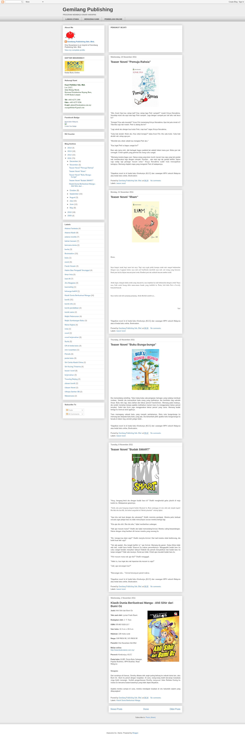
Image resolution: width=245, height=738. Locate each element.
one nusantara (70, 350)
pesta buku (69, 358)
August (73, 197)
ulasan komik (70, 383)
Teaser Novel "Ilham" (124, 197)
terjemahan (69, 375)
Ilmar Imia (69, 274)
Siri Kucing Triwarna (73, 367)
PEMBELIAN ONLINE (113, 19)
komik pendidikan (72, 308)
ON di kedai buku (72, 346)
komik (67, 300)
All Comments (73, 414)
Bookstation (69, 254)
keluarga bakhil (71, 291)
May (72, 208)
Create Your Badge (70, 126)
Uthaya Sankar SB (72, 392)
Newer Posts (116, 709)
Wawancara (69, 396)
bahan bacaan (70, 241)
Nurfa (67, 341)
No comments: (156, 181)
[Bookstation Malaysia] (66, 124)
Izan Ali (67, 279)
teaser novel (121, 183)
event (67, 262)
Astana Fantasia (71, 228)
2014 (70, 148)
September (74, 194)
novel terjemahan (72, 337)
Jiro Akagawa (70, 283)
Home (146, 709)
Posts (70, 410)
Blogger (135, 733)
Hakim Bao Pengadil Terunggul (77, 270)
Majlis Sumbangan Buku (74, 320)
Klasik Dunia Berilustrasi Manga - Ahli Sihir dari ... (82, 185)
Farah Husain (70, 266)
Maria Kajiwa (70, 325)
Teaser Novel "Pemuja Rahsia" (131, 61)
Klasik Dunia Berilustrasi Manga (128, 700)
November (74, 165)
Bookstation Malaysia (71, 121)
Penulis (68, 354)
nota (66, 329)
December (74, 161)
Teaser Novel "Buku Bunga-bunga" (133, 344)
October (73, 190)
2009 (70, 216)
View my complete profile (75, 50)
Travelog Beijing (71, 379)
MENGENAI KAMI (91, 19)
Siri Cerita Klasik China (74, 362)
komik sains (69, 312)
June (72, 204)
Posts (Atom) (151, 717)
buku (67, 258)
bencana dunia (71, 245)
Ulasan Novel (70, 387)
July (71, 201)
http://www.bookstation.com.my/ (122, 650)
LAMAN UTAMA (72, 19)
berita (67, 249)
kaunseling (69, 287)
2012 (70, 155)
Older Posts (175, 709)
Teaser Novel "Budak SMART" (130, 449)
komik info (69, 304)
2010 (70, 212)
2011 (70, 158)
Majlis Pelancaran (72, 316)
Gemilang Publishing (88, 9)
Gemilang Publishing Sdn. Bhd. (81, 42)
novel (67, 333)
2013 (70, 151)
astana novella (70, 237)
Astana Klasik (70, 233)
